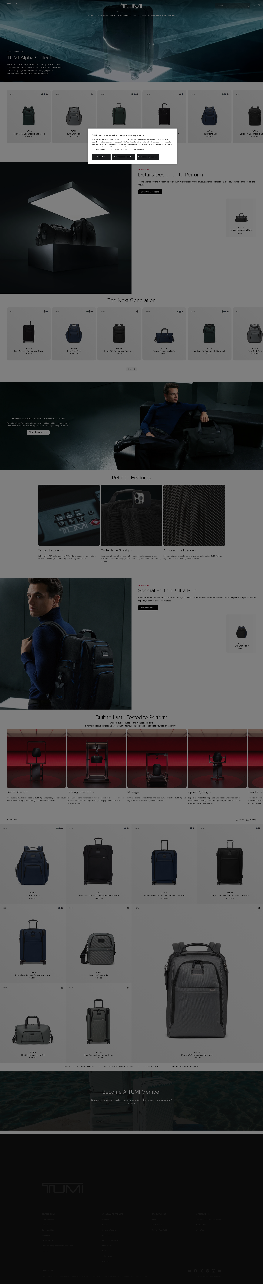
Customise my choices (147, 157)
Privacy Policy (120, 149)
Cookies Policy (138, 149)
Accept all (101, 157)
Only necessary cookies (124, 157)
